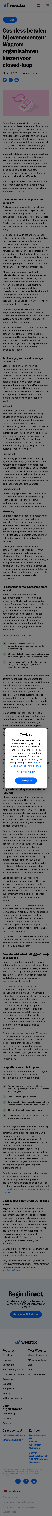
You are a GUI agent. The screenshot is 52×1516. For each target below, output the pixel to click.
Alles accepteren (26, 781)
